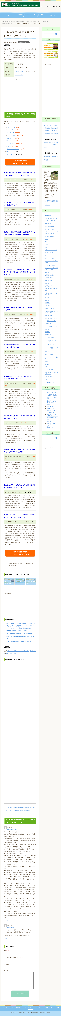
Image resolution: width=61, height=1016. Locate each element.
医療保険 (54, 130)
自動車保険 (13, 653)
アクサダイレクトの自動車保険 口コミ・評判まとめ (21, 623)
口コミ (8, 653)
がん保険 (47, 133)
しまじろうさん (11, 154)
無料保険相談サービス (51, 318)
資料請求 (47, 361)
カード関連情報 (51, 265)
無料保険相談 (47, 143)
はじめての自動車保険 (23, 651)
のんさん (9, 140)
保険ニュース (48, 364)
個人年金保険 (54, 128)
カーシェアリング (51, 344)
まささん (9, 151)
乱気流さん (10, 138)
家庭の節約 (48, 334)
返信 (6, 920)
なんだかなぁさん (12, 135)
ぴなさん (9, 146)
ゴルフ (46, 241)
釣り (46, 255)
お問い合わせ (52, 15)
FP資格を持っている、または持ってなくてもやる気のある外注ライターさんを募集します (52, 396)
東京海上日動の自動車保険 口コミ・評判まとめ (19, 633)
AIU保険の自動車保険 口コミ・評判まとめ (18, 630)
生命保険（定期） (49, 275)
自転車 (46, 244)
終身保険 (47, 128)
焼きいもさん (10, 132)
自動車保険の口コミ (23, 42)
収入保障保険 (47, 125)
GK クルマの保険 (19, 75)
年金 (46, 379)
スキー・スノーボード (51, 250)
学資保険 (47, 130)
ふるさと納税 (50, 337)
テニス (46, 239)
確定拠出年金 (50, 382)
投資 (46, 367)
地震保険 (47, 332)
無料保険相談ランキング (23, 15)
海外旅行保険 (48, 315)
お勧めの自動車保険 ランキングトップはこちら (20, 162)
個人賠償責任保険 (49, 236)
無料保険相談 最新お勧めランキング (31, 581)
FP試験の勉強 (48, 376)
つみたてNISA (50, 369)
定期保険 (54, 125)
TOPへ (8, 15)
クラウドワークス (19, 71)
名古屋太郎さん (11, 143)
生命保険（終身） (49, 277)
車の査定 (47, 351)
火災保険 (47, 329)
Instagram (47, 205)
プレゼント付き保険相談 (37, 15)
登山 (46, 247)
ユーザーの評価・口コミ (51, 221)
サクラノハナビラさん (13, 149)
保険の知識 (48, 223)
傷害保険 (47, 272)
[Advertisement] (20, 94)
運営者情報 (50, 427)
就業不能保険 (54, 133)
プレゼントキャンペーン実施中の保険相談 (9, 581)
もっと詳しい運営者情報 (51, 200)
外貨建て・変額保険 (50, 308)
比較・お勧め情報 (49, 229)
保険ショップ (47, 147)
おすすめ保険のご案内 (51, 218)
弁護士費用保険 (49, 354)
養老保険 (47, 300)
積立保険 (47, 297)
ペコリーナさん (11, 127)
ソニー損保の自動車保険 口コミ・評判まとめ (19, 641)
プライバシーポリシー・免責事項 (11, 1007)
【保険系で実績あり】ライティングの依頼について (52, 402)
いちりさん (10, 130)
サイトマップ (50, 408)
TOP (21, 21)
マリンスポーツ (49, 252)
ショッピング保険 (49, 258)
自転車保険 (55, 156)
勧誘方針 (49, 421)
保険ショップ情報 (51, 321)
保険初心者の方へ (49, 215)
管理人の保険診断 (49, 226)
